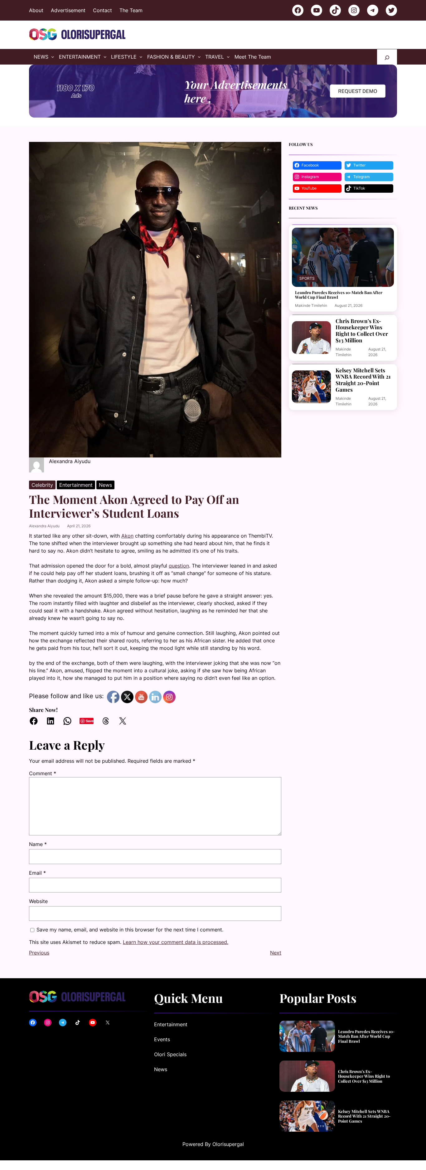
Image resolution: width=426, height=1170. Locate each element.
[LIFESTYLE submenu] (141, 56)
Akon (127, 536)
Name (38, 844)
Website (38, 901)
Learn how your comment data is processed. (175, 942)
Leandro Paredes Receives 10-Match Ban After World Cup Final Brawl (338, 295)
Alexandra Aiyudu (44, 526)
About (36, 10)
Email (37, 873)
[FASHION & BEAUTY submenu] (199, 56)
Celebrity (42, 485)
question (179, 566)
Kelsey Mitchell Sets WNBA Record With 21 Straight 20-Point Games (363, 380)
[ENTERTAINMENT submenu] (105, 56)
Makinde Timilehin (311, 305)
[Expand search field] (387, 57)
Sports (307, 278)
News (105, 485)
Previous (39, 953)
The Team (131, 10)
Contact (102, 10)
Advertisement (68, 10)
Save (90, 720)
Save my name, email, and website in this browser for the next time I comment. (129, 929)
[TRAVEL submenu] (228, 56)
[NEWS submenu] (52, 56)
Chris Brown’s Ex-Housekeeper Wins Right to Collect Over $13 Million (362, 331)
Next (275, 953)
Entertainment (76, 485)
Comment (42, 773)
